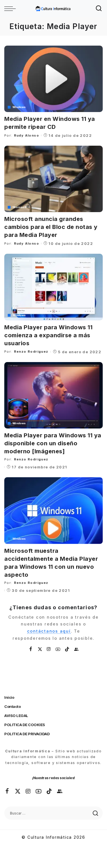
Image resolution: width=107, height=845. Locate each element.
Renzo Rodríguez (31, 352)
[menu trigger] (11, 8)
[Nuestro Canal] (76, 649)
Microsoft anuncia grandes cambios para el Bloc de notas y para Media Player (51, 227)
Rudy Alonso (26, 135)
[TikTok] (67, 649)
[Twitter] (40, 649)
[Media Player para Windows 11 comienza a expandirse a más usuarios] (53, 287)
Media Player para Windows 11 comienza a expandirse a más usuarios (48, 335)
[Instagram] (49, 649)
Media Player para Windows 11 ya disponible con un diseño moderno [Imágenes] (52, 443)
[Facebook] (31, 649)
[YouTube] (58, 649)
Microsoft (19, 207)
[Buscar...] (99, 8)
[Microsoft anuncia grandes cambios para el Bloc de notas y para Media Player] (53, 179)
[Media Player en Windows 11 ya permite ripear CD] (53, 79)
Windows (19, 107)
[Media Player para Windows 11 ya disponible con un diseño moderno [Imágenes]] (53, 395)
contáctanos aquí (49, 631)
